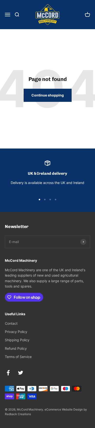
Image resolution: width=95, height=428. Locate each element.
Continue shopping (47, 95)
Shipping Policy (17, 340)
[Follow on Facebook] (8, 372)
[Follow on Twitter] (20, 372)
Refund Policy (16, 348)
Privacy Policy (16, 332)
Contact (11, 323)
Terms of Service (18, 357)
